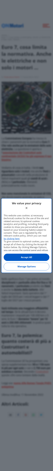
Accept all (26, 257)
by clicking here (11, 238)
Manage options (27, 266)
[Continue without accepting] (26, 208)
